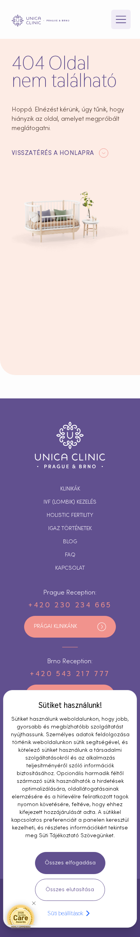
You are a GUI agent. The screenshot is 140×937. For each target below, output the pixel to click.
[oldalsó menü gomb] (121, 19)
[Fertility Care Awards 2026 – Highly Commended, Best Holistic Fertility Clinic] (20, 916)
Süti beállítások (65, 913)
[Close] (34, 903)
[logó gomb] (40, 20)
